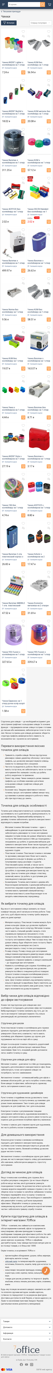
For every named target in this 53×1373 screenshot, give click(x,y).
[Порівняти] (23, 36)
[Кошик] (49, 4)
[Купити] (23, 72)
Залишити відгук (11, 68)
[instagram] (31, 1364)
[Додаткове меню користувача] (3, 4)
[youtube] (26, 1364)
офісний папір (11, 1261)
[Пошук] (42, 4)
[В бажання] (23, 32)
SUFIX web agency (44, 1369)
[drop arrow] (49, 23)
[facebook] (21, 1364)
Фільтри (10, 23)
